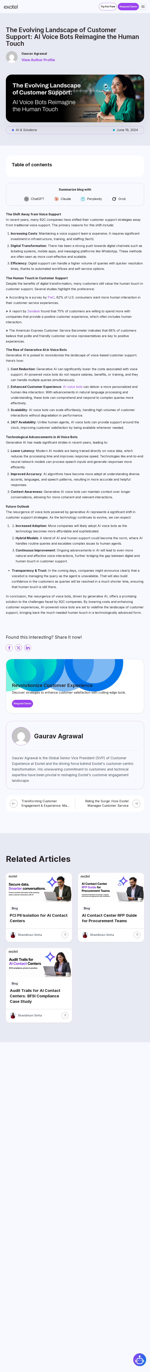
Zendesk (33, 311)
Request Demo (128, 6)
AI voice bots (72, 387)
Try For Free (108, 6)
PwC (51, 297)
